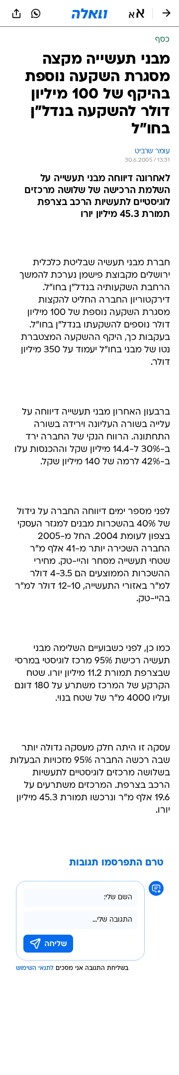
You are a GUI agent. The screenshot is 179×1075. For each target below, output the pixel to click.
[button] (136, 13)
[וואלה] (89, 13)
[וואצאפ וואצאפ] (36, 13)
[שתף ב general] (16, 13)
